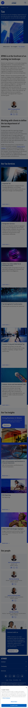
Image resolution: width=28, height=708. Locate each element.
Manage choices (14, 701)
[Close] (26, 687)
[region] (14, 697)
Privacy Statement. (6, 697)
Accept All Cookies (14, 705)
